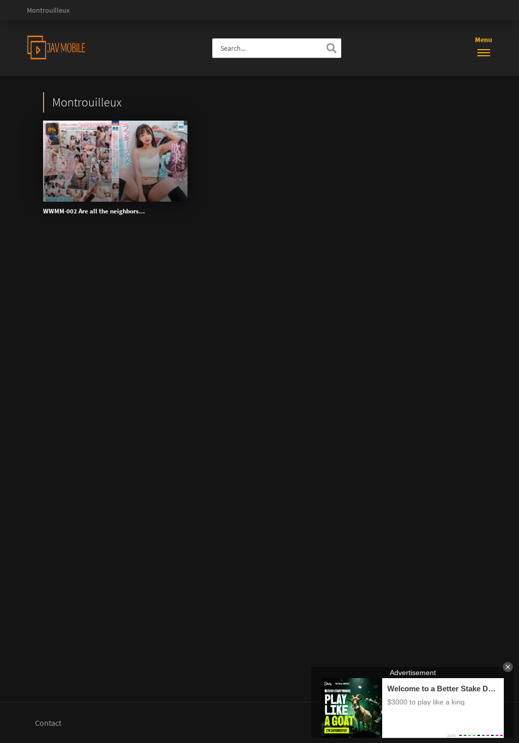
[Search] (331, 48)
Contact (48, 723)
